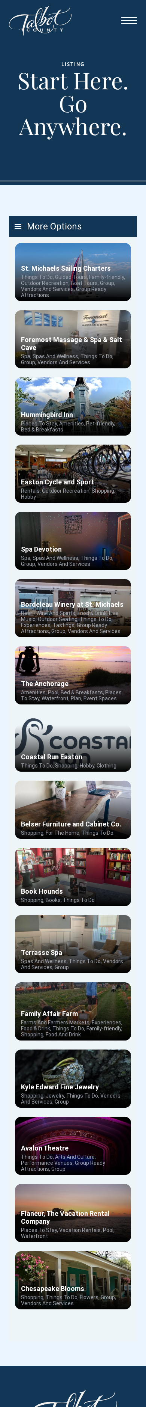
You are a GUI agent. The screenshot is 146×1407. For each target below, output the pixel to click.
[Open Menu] (129, 20)
